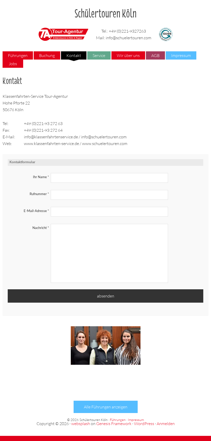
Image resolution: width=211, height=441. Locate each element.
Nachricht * (40, 228)
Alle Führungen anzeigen (105, 406)
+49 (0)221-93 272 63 (43, 123)
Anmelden (166, 423)
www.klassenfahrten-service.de (51, 143)
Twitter (105, 384)
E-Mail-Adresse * (36, 211)
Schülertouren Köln (106, 11)
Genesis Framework (113, 423)
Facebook (90, 384)
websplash (80, 423)
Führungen (118, 420)
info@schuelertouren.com (128, 37)
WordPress (144, 423)
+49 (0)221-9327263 (127, 31)
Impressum (136, 420)
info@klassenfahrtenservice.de (51, 136)
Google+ (120, 384)
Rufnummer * (39, 194)
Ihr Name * (41, 177)
